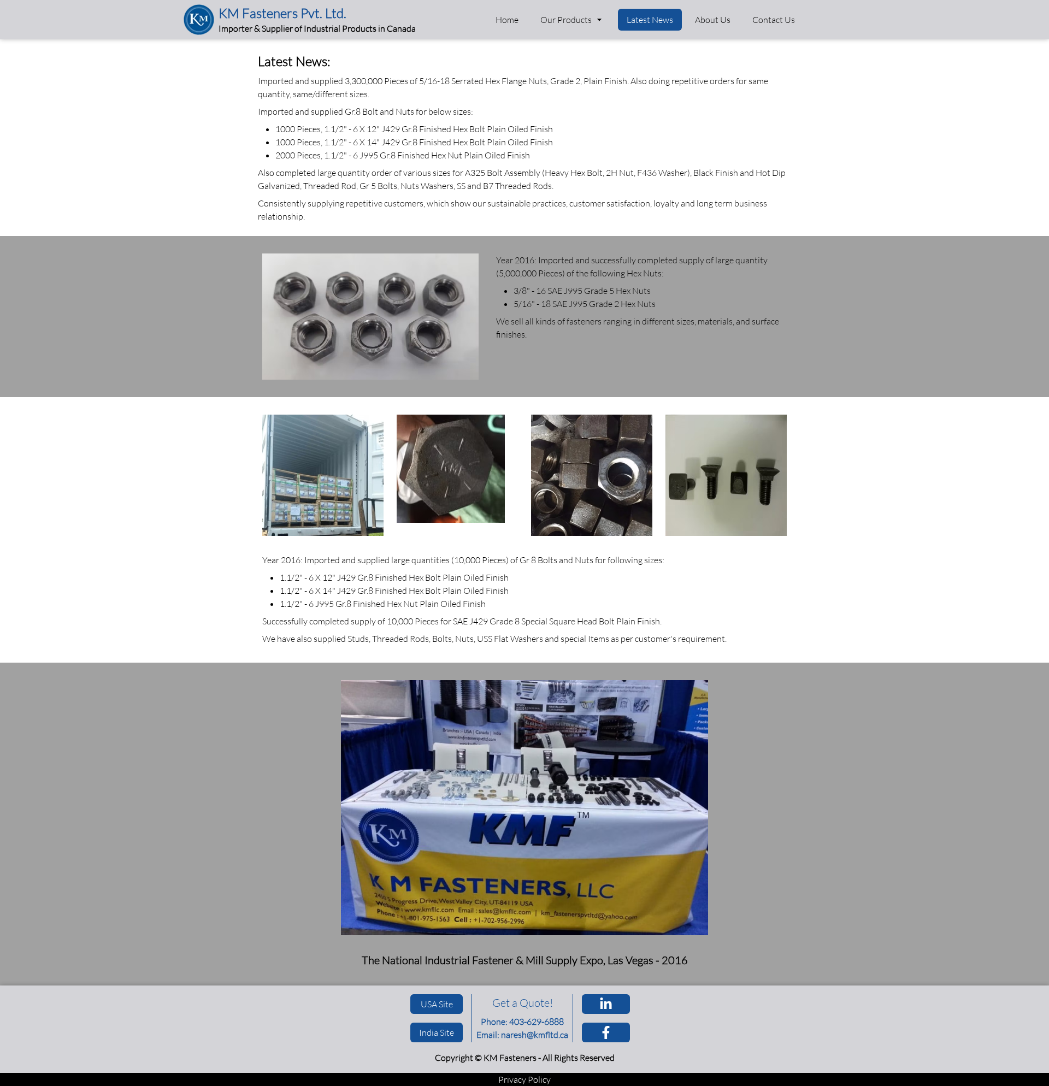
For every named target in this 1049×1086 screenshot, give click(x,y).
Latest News (650, 19)
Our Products (566, 19)
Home (507, 19)
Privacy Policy (524, 1079)
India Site (436, 1032)
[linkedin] (606, 1004)
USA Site (437, 1004)
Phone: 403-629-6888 (522, 1021)
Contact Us (773, 19)
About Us (712, 19)
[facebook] (606, 1032)
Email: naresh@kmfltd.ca (522, 1034)
